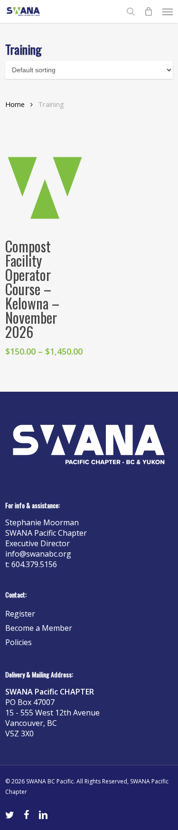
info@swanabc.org (38, 554)
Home (15, 104)
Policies (18, 642)
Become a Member (38, 628)
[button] (167, 11)
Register (20, 613)
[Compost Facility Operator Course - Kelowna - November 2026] (45, 187)
